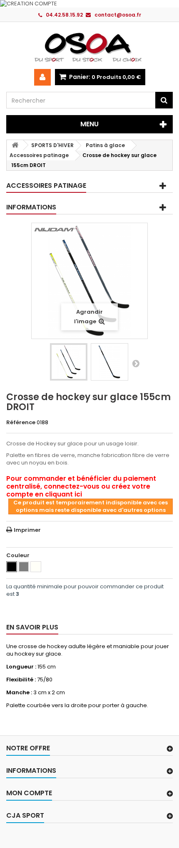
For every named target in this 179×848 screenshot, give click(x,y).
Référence (20, 422)
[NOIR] (11, 566)
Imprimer (27, 530)
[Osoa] (89, 47)
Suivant (136, 363)
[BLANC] (35, 566)
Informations (31, 207)
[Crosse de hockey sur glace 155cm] (68, 362)
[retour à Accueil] (15, 145)
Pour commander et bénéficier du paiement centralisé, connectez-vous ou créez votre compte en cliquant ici (81, 486)
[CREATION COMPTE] (89, 3)
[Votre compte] (42, 77)
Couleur (18, 555)
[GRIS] (23, 566)
